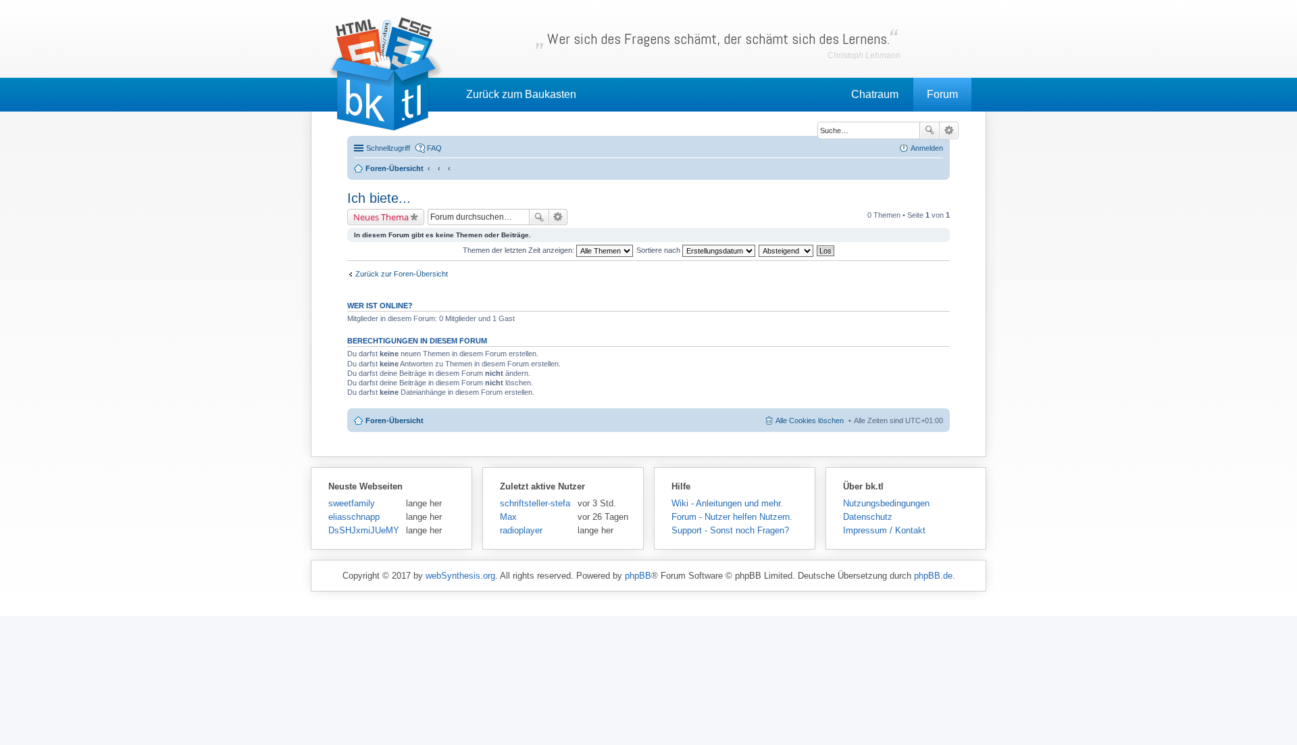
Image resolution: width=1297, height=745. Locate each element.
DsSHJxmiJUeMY (363, 530)
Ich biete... (379, 198)
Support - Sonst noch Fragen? (730, 530)
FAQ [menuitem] (434, 148)
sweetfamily (351, 503)
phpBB (638, 576)
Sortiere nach (659, 250)
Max (508, 517)
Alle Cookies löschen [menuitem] (809, 420)
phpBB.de (933, 576)
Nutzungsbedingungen (886, 503)
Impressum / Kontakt (884, 530)
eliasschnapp (354, 517)
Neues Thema (381, 217)
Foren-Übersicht (394, 420)
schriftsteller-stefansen (535, 503)
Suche (929, 130)
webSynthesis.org (460, 576)
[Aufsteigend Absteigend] (787, 250)
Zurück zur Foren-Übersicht (401, 274)
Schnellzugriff (388, 148)
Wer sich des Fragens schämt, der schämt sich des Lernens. (718, 38)
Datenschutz (867, 517)
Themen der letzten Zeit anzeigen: (519, 250)
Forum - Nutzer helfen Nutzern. (731, 517)
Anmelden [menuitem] (927, 148)
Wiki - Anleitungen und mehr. (727, 503)
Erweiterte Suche (949, 130)
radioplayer (521, 530)
